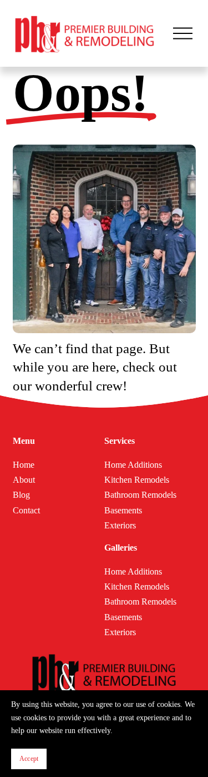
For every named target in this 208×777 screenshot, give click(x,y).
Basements (123, 510)
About (24, 479)
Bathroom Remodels (140, 494)
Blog (21, 494)
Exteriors (120, 525)
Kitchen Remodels (136, 479)
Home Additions (133, 464)
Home (23, 464)
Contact (26, 510)
